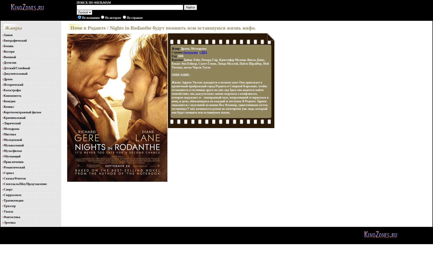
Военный (10, 57)
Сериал (9, 173)
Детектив (10, 62)
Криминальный (15, 118)
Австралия (190, 52)
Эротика (10, 222)
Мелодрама (11, 129)
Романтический (14, 167)
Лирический (12, 123)
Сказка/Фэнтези (15, 178)
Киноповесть (12, 96)
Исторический (13, 84)
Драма (8, 79)
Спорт (8, 189)
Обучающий (12, 156)
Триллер (10, 206)
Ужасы (8, 211)
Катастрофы (12, 90)
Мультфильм (13, 151)
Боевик (9, 46)
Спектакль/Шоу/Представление (25, 184)
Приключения (14, 162)
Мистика (10, 134)
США (203, 52)
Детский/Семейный (17, 68)
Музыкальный (14, 145)
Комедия (10, 101)
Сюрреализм (12, 195)
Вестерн (9, 51)
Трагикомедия (14, 200)
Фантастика (12, 217)
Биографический (15, 40)
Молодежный (13, 140)
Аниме (8, 35)
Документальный (16, 73)
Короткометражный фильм (22, 112)
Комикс (9, 107)
